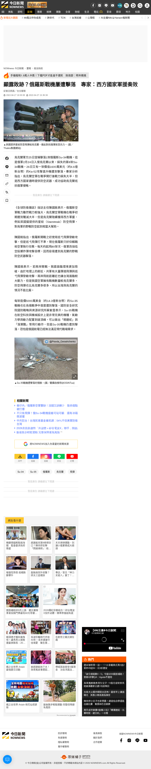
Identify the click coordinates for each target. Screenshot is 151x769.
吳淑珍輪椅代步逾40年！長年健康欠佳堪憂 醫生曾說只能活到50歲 (40, 640)
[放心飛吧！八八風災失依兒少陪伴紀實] (37, 4)
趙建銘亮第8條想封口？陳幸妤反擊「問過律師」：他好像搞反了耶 (41, 545)
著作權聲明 (63, 746)
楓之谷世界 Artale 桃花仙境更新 (21, 706)
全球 (67, 11)
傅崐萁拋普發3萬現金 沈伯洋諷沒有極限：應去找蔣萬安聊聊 (65, 668)
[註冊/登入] (147, 5)
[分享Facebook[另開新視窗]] (7, 158)
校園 (137, 11)
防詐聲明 (62, 733)
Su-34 (21, 471)
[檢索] (140, 5)
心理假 (91, 17)
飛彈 (72, 471)
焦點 (10, 11)
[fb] (93, 5)
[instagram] (99, 5)
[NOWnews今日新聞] (12, 4)
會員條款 (97, 733)
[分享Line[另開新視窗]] (7, 167)
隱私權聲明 (63, 742)
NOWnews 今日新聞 (14, 68)
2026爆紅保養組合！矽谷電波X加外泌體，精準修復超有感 (59, 611)
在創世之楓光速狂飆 (64, 638)
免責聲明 (62, 737)
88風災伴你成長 (32, 17)
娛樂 (49, 11)
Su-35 (33, 471)
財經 (77, 11)
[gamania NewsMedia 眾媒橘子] (75, 757)
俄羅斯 (46, 471)
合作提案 (97, 742)
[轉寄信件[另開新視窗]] (7, 175)
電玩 (96, 11)
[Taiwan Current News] (119, 5)
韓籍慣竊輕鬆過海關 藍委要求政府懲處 (15, 545)
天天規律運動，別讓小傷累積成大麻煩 (64, 545)
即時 (20, 11)
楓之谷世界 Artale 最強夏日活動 (15, 668)
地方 (128, 11)
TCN (63, 17)
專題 (39, 11)
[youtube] (112, 5)
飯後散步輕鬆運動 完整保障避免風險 (59, 706)
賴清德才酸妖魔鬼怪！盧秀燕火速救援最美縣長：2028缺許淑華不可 (16, 640)
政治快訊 (38, 68)
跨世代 (50, 17)
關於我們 (97, 737)
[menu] (3, 12)
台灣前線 (76, 17)
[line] (106, 5)
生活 (86, 11)
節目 (118, 11)
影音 (109, 11)
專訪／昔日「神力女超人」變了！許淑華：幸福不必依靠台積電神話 (64, 574)
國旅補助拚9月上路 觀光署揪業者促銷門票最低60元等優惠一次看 (22, 611)
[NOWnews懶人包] (126, 5)
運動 (58, 11)
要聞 (29, 12)
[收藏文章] (7, 200)
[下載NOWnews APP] (133, 5)
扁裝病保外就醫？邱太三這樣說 (40, 574)
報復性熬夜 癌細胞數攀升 (16, 574)
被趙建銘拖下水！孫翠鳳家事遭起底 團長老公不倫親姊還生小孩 (41, 668)
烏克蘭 (60, 471)
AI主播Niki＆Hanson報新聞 (115, 17)
